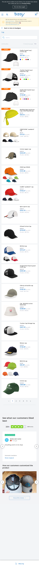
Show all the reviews (18, 498)
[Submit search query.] (3, 37)
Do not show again (19, 7)
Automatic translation (11, 455)
